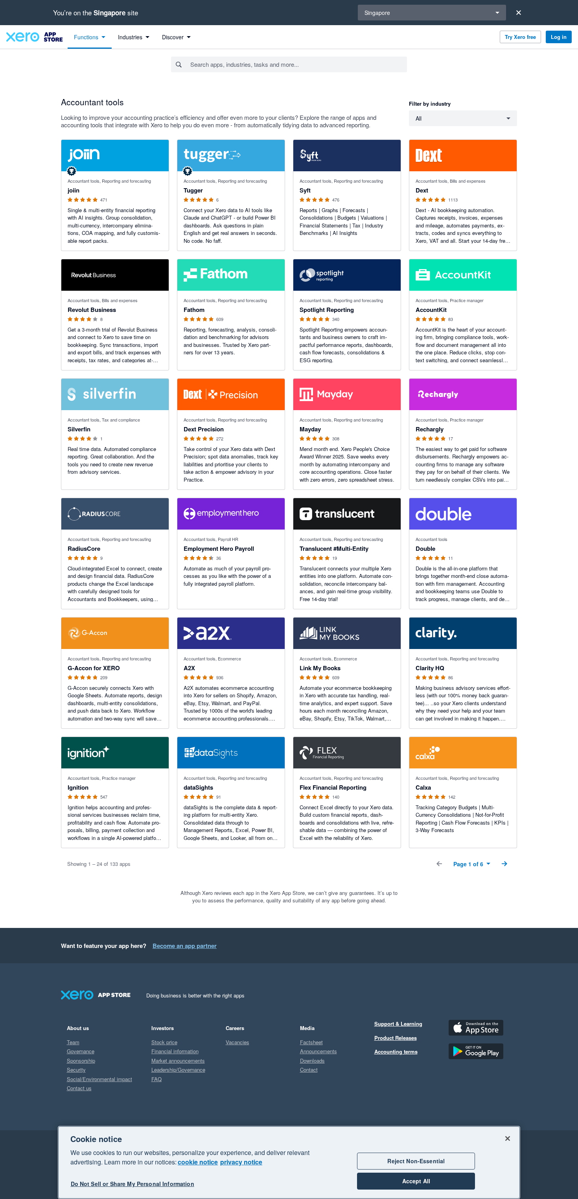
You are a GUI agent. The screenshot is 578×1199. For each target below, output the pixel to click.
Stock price (164, 1042)
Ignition (78, 787)
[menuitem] (90, 37)
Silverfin (79, 429)
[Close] (518, 12)
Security (76, 1069)
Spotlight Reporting (327, 309)
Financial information (175, 1051)
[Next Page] (504, 864)
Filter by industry (430, 103)
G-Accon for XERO (94, 668)
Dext (422, 190)
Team (73, 1042)
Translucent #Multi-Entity (334, 548)
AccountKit (431, 309)
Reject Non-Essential (416, 1161)
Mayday (310, 429)
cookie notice (198, 1161)
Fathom (194, 309)
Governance (80, 1051)
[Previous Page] (439, 864)
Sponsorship (81, 1060)
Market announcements (178, 1060)
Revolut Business (92, 309)
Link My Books (320, 668)
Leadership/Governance (178, 1069)
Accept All (416, 1181)
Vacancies (237, 1042)
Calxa (423, 787)
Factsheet (311, 1042)
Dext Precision (204, 429)
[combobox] (298, 64)
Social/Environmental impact (99, 1079)
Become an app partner (185, 945)
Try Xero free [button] (520, 36)
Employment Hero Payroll (219, 548)
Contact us (79, 1088)
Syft (305, 190)
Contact (309, 1069)
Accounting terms (396, 1051)
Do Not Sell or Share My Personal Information (132, 1184)
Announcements (318, 1051)
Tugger (193, 190)
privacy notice (241, 1161)
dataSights (198, 787)
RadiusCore (84, 548)
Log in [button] (559, 36)
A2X (189, 668)
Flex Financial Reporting (333, 787)
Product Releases (395, 1037)
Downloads (312, 1060)
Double (425, 548)
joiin (73, 190)
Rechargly (430, 429)
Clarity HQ (430, 668)
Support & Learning (398, 1023)
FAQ (156, 1079)
